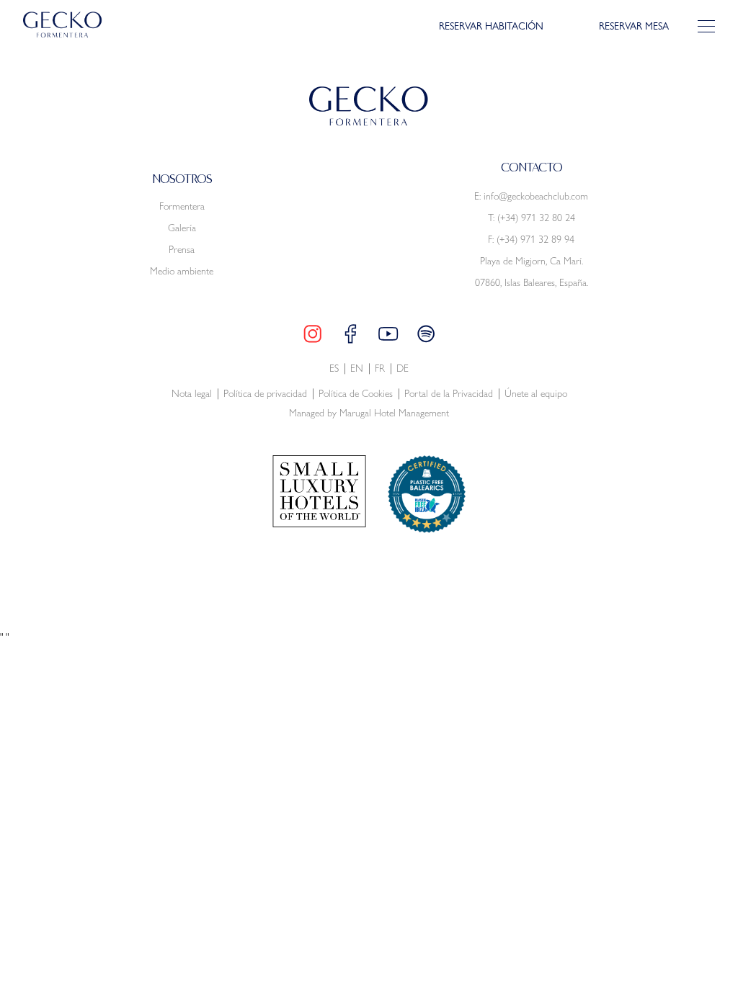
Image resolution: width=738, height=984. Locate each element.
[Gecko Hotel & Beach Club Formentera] (62, 24)
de (402, 368)
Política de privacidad (265, 394)
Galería (182, 227)
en (356, 368)
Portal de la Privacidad (448, 394)
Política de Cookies (356, 394)
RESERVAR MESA (634, 26)
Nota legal (192, 394)
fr (380, 368)
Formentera (182, 206)
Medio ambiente (181, 270)
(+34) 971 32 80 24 (536, 217)
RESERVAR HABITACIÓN (491, 26)
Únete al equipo (535, 394)
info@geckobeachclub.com (536, 195)
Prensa (182, 249)
